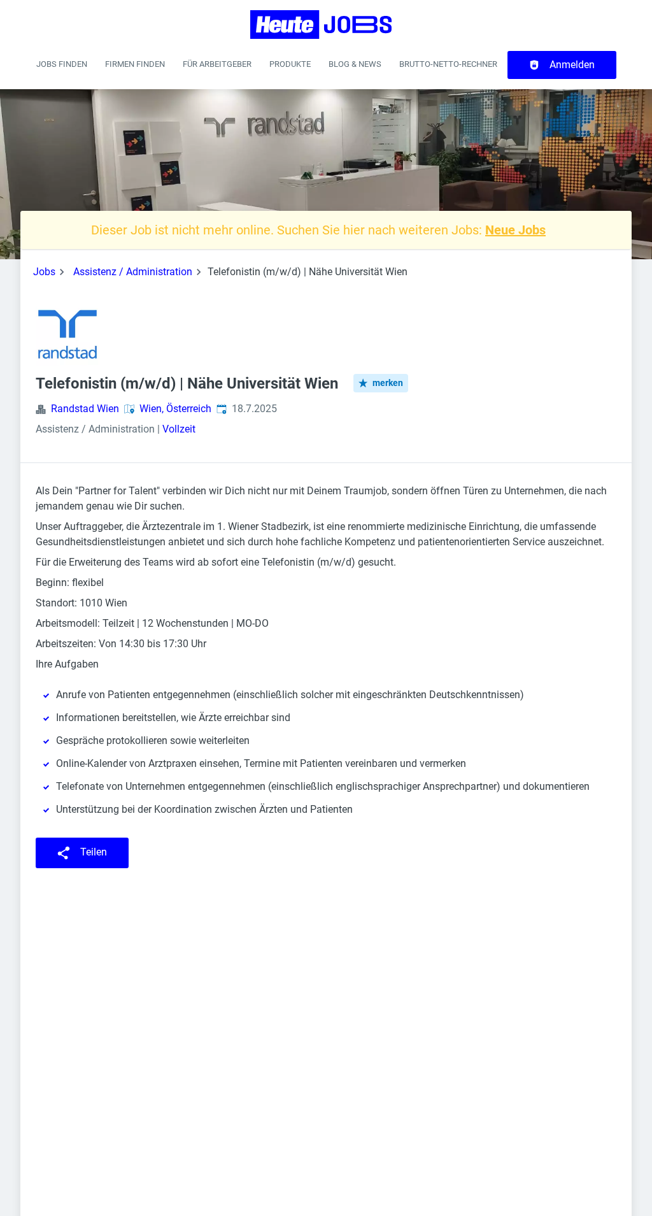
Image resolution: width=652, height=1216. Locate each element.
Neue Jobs (515, 230)
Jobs (44, 272)
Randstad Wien (85, 409)
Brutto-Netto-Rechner (448, 64)
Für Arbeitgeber (217, 64)
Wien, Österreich (175, 409)
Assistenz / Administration (132, 272)
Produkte (290, 64)
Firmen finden (135, 64)
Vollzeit (178, 429)
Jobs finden (61, 64)
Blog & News (355, 64)
